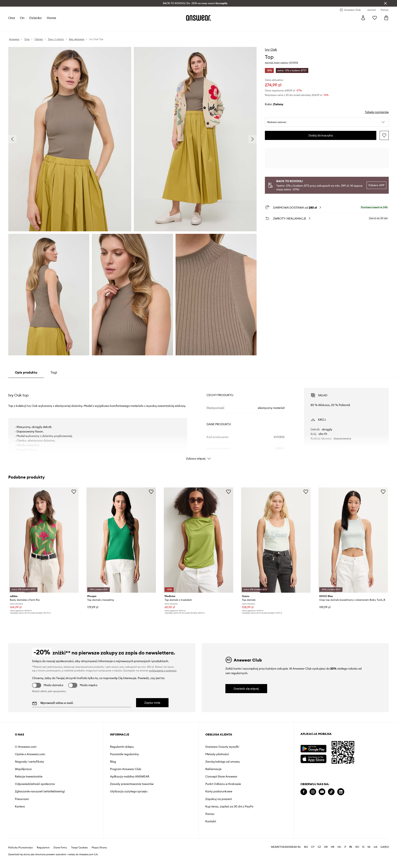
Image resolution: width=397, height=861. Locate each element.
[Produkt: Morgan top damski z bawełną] (121, 539)
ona (11, 18)
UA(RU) (384, 846)
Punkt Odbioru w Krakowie (223, 784)
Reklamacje (213, 769)
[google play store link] (313, 748)
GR (326, 846)
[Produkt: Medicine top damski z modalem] (198, 539)
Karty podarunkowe (218, 791)
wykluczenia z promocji (162, 670)
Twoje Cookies (79, 847)
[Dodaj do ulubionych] (384, 135)
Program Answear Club (125, 769)
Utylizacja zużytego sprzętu (128, 791)
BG (306, 846)
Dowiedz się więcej (246, 688)
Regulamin (43, 847)
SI (363, 846)
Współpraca (23, 769)
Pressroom (22, 799)
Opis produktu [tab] (26, 372)
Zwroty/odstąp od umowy (222, 761)
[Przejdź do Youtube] (322, 791)
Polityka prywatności (20, 847)
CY (312, 846)
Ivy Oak (271, 49)
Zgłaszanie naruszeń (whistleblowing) (40, 791)
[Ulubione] (374, 17)
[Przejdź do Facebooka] (303, 791)
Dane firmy (60, 847)
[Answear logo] (198, 17)
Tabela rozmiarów (377, 112)
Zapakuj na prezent (218, 799)
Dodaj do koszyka (321, 135)
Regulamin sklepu (122, 747)
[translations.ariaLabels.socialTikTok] (331, 792)
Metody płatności (217, 754)
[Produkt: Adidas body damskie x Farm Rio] (44, 539)
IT (345, 846)
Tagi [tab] (53, 372)
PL (350, 846)
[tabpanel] (198, 420)
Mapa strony (99, 847)
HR (332, 846)
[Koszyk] (386, 17)
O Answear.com (25, 747)
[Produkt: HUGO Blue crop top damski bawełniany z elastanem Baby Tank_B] (353, 539)
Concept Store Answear (221, 776)
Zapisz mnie (152, 703)
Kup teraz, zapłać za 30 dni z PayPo (229, 806)
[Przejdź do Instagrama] (313, 791)
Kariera (20, 806)
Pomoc (209, 814)
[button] (327, 122)
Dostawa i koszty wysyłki (222, 747)
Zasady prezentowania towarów (132, 784)
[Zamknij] (385, 3)
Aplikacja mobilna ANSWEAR (129, 776)
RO (357, 846)
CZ (319, 846)
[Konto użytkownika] (363, 17)
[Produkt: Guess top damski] (276, 539)
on (22, 18)
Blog (113, 761)
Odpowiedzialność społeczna (35, 784)
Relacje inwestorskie (28, 776)
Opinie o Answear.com (30, 754)
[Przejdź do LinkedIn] (340, 792)
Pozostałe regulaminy (124, 754)
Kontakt (210, 821)
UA (375, 846)
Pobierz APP (376, 185)
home (51, 18)
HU (339, 846)
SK (369, 846)
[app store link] (313, 758)
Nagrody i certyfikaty (29, 761)
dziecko (35, 18)
